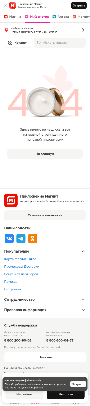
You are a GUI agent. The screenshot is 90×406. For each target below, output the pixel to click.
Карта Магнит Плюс (20, 259)
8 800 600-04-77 (59, 340)
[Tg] (21, 238)
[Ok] (33, 238)
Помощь (10, 282)
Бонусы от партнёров (21, 274)
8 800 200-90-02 (17, 340)
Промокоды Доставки (21, 267)
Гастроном (12, 289)
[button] (45, 31)
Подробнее (36, 387)
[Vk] (9, 238)
